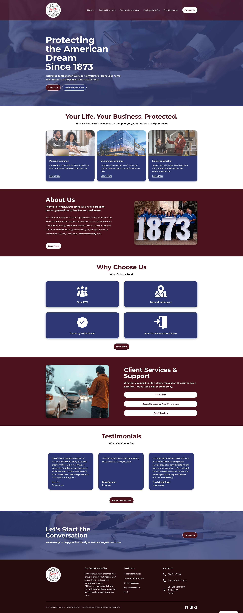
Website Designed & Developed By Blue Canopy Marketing (101, 607)
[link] (180, 574)
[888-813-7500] (164, 574)
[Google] (195, 607)
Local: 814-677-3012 (177, 580)
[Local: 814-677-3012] (164, 580)
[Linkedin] (191, 607)
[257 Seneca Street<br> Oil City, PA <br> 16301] (164, 590)
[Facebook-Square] (186, 607)
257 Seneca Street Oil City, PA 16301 (176, 590)
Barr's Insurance (59, 607)
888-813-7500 (174, 574)
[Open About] (94, 10)
